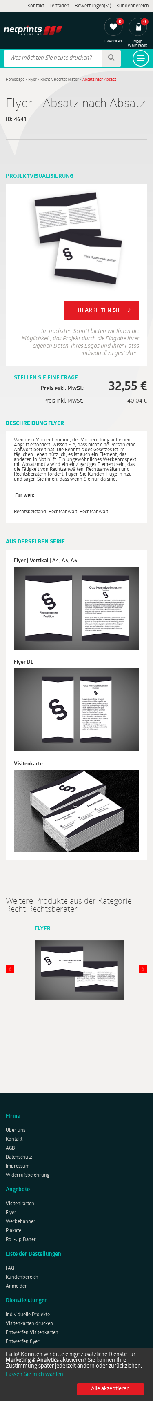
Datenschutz (19, 1157)
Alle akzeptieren (110, 1389)
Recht (45, 80)
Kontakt (35, 6)
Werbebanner (20, 1221)
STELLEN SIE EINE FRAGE (46, 378)
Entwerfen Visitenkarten (32, 1332)
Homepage (15, 80)
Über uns (15, 1130)
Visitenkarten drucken (29, 1323)
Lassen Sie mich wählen (34, 1375)
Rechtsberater (66, 80)
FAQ (10, 1268)
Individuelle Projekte (28, 1314)
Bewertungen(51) (93, 6)
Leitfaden (59, 6)
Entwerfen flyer (23, 1341)
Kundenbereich (132, 6)
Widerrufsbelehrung (27, 1175)
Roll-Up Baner (21, 1239)
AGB (10, 1148)
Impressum (17, 1166)
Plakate (13, 1230)
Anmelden (17, 1286)
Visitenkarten (20, 1203)
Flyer (32, 80)
